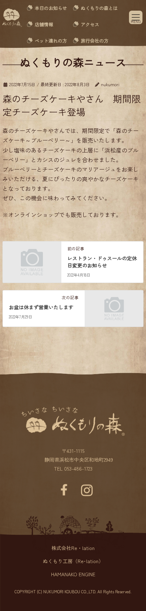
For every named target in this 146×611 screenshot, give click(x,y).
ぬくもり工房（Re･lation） (73, 561)
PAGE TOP (130, 581)
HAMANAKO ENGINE (73, 574)
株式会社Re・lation (73, 547)
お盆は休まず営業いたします (41, 307)
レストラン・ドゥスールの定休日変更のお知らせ (102, 262)
